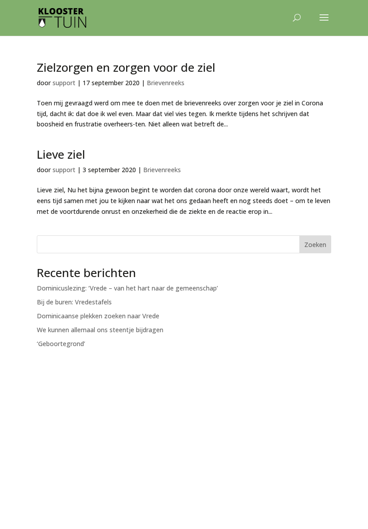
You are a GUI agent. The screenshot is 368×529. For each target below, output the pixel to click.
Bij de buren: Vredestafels (74, 302)
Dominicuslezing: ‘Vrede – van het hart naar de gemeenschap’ (127, 288)
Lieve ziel (61, 154)
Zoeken (315, 244)
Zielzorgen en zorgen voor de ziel (126, 67)
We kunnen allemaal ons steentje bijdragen (100, 329)
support (64, 82)
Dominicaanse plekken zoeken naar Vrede (98, 316)
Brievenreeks (165, 82)
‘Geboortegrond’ (61, 343)
